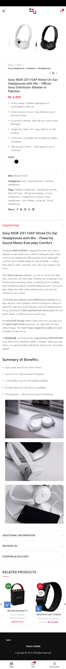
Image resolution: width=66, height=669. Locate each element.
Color (11, 157)
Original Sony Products (32, 196)
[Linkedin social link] (29, 209)
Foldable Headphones (24, 189)
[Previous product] (50, 73)
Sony (19, 64)
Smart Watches (44, 618)
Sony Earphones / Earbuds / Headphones (29, 68)
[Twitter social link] (21, 209)
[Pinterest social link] (25, 209)
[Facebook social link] (17, 209)
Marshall (20, 614)
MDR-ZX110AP (15, 193)
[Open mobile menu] (4, 11)
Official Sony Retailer (34, 193)
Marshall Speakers (17, 618)
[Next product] (56, 73)
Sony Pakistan (28, 200)
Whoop (56, 618)
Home (11, 64)
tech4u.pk (40, 200)
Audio (12, 614)
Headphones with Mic (47, 189)
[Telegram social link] (33, 209)
